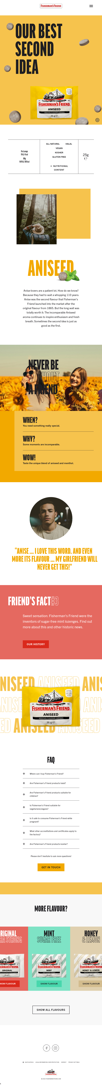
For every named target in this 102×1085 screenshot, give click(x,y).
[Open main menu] (91, 6)
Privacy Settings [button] (73, 1062)
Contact (63, 1062)
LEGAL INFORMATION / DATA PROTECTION (47, 1062)
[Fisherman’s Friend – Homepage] (51, 6)
